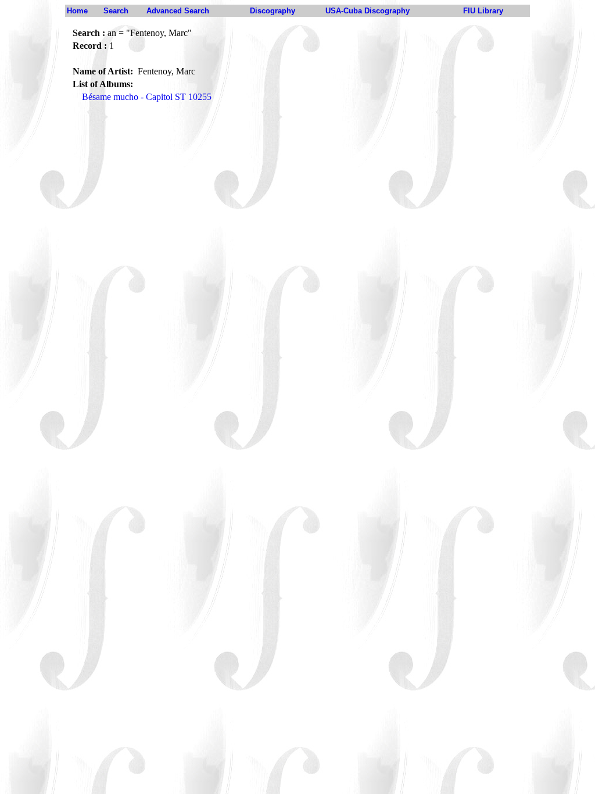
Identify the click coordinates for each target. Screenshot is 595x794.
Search (115, 10)
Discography (272, 10)
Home (77, 10)
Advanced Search (177, 10)
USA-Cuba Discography (367, 10)
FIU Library (483, 10)
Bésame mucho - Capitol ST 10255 (147, 97)
